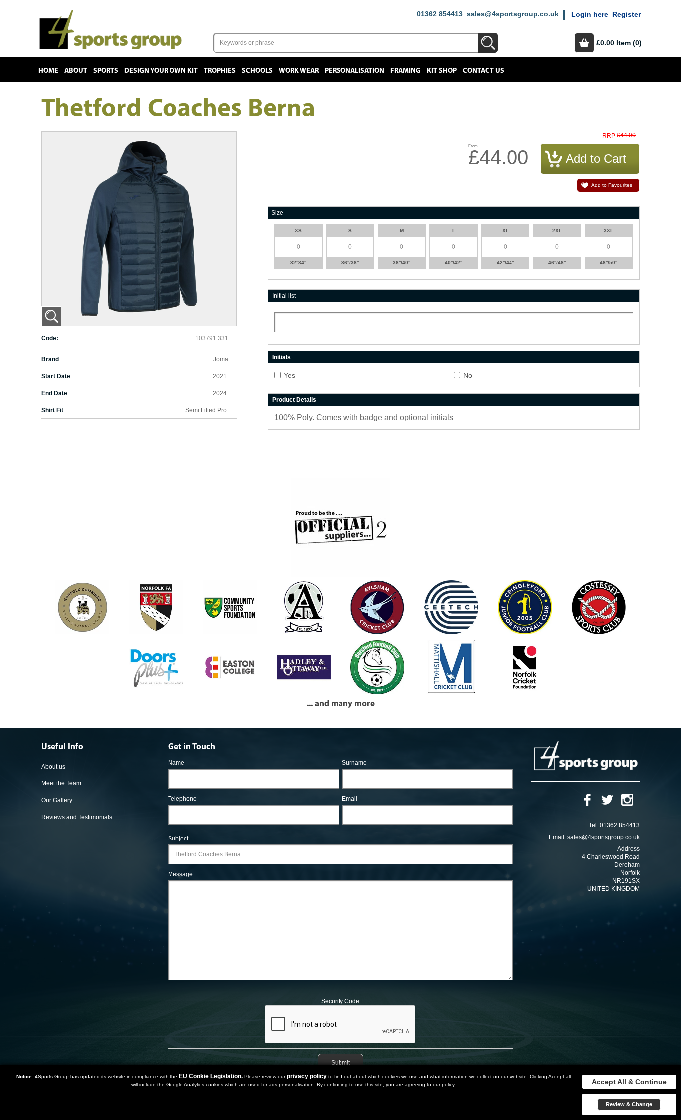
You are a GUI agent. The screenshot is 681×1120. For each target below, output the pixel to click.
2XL (557, 230)
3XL (608, 230)
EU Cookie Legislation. (211, 1076)
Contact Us (483, 71)
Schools (257, 71)
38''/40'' (401, 262)
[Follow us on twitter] (607, 799)
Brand (50, 359)
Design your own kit (161, 71)
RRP (608, 136)
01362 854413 (440, 14)
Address (628, 848)
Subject (178, 838)
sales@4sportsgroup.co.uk (513, 14)
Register (626, 14)
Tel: (593, 825)
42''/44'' (505, 262)
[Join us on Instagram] (627, 799)
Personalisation (354, 71)
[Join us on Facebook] (587, 799)
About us (53, 766)
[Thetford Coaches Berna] (51, 316)
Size (277, 212)
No (467, 375)
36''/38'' (350, 262)
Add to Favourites (611, 185)
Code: (49, 338)
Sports (105, 71)
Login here (589, 14)
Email (349, 798)
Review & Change (629, 1104)
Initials (281, 357)
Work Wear (299, 71)
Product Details (294, 399)
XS (298, 230)
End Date (54, 393)
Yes (289, 375)
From (473, 146)
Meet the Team (61, 783)
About (75, 71)
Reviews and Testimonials (76, 817)
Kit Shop (442, 71)
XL (505, 230)
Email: (557, 837)
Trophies (220, 71)
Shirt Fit (52, 410)
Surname (354, 762)
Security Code (340, 1001)
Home (48, 71)
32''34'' (298, 262)
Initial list (284, 295)
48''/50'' (608, 262)
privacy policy (307, 1076)
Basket (584, 43)
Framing (405, 71)
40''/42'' (453, 262)
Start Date (55, 376)
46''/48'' (557, 262)
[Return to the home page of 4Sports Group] (110, 29)
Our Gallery (56, 800)
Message (180, 874)
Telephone (182, 798)
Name (176, 762)
